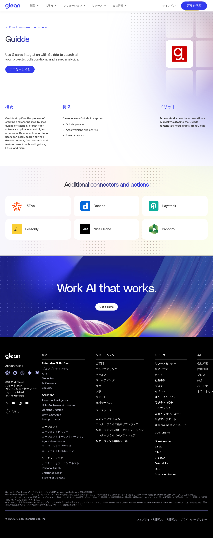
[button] (13, 412)
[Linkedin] (13, 403)
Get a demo (107, 307)
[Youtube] (27, 403)
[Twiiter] (7, 403)
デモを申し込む (19, 69)
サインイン (169, 5)
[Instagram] (20, 403)
